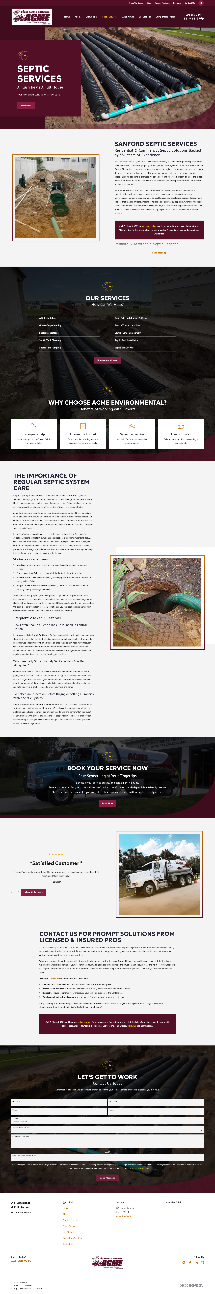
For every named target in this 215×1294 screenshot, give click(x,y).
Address (15, 1119)
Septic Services (70, 1220)
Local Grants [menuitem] (91, 16)
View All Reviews (34, 892)
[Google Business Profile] (183, 1262)
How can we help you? (20, 1136)
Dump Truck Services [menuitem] (165, 16)
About (65, 1214)
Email (111, 1110)
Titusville (131, 1025)
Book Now (26, 105)
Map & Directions (123, 1216)
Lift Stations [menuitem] (145, 16)
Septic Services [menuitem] (109, 16)
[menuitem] (14, 1288)
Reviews (177, 3)
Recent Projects (162, 3)
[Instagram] (202, 1262)
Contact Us (190, 3)
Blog (149, 3)
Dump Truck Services (72, 1238)
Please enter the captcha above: (24, 1156)
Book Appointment (107, 360)
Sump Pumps (69, 1226)
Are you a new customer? (21, 1128)
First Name (16, 1101)
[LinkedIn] (196, 1262)
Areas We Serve (136, 3)
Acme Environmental (126, 161)
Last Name (113, 1101)
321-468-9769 (194, 18)
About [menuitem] (78, 16)
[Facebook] (189, 1262)
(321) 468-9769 (130, 226)
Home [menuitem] (67, 16)
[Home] (31, 16)
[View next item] (17, 892)
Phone (14, 1110)
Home (65, 1208)
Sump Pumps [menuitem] (128, 16)
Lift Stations (68, 1232)
